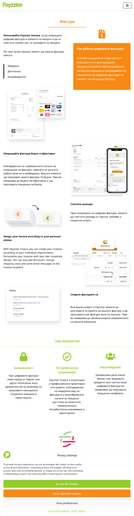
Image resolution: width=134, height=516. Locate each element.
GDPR (74, 511)
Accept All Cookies (67, 484)
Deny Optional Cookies (67, 493)
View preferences (67, 503)
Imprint (82, 511)
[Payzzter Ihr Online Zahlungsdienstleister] (13, 5)
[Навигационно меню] (127, 5)
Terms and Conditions (58, 511)
